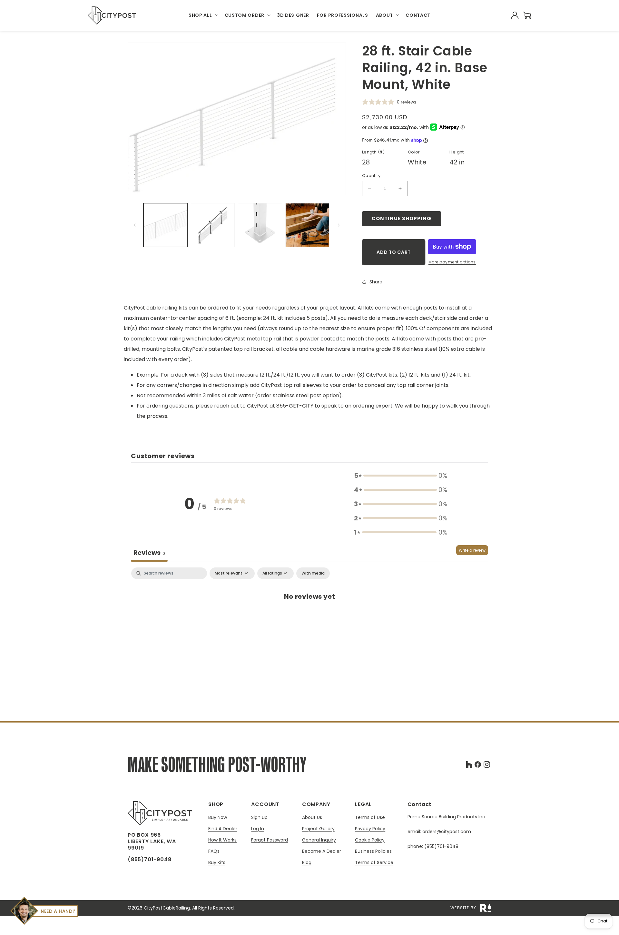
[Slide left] (135, 225)
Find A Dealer (222, 829)
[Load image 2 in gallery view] (213, 225)
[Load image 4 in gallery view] (307, 225)
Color (414, 152)
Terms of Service (374, 862)
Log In (257, 829)
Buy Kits (216, 862)
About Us (312, 817)
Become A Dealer (321, 851)
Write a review (472, 550)
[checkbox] (313, 573)
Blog (306, 862)
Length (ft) (373, 152)
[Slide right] (339, 225)
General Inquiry (319, 840)
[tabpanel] (309, 617)
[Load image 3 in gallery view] (260, 225)
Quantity (371, 175)
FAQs (214, 851)
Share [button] (375, 282)
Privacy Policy (370, 829)
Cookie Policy (370, 840)
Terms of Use (370, 817)
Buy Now (217, 817)
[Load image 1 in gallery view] (165, 225)
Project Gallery (318, 829)
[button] (203, 15)
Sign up (259, 817)
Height (456, 152)
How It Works (222, 840)
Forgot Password (269, 840)
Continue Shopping (401, 218)
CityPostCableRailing (167, 908)
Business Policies (373, 851)
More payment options (452, 262)
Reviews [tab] (149, 552)
